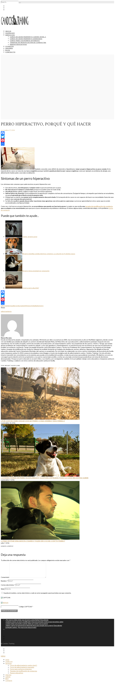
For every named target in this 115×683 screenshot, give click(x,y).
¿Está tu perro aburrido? (30, 288)
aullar (13, 306)
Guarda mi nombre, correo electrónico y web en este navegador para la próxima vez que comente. (37, 593)
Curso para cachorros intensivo (25, 40)
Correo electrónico (8, 585)
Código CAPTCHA (25, 607)
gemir (24, 306)
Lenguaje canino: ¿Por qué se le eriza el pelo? (20, 627)
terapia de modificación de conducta (99, 206)
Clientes (9, 46)
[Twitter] (57, 137)
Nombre (4, 581)
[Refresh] (4, 603)
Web (2, 589)
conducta (18, 306)
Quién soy (10, 33)
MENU (3, 656)
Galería (9, 48)
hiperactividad (31, 306)
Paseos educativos (18, 44)
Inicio (8, 31)
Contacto (10, 52)
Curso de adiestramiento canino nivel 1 (28, 37)
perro (41, 306)
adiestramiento (6, 306)
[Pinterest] (57, 140)
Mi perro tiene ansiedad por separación (35, 271)
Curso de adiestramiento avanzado (26, 38)
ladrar (38, 306)
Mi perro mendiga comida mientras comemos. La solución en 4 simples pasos (48, 254)
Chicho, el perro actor (29, 237)
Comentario (5, 577)
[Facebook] (57, 133)
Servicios (10, 35)
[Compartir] (57, 144)
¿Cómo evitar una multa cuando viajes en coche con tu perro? (33, 541)
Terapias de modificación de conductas (28, 42)
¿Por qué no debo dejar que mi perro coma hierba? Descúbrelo (33, 421)
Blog (7, 50)
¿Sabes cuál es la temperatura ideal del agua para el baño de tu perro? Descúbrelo (33, 625)
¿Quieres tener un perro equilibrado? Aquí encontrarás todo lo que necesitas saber (44, 478)
